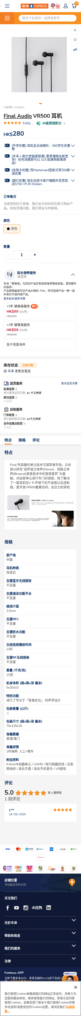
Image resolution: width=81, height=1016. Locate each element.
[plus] (34, 255)
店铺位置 (10, 880)
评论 (36, 440)
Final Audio (18, 116)
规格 (22, 440)
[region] (40, 998)
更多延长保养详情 (14, 299)
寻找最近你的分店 (15, 885)
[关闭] (76, 987)
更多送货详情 (69, 383)
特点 (8, 440)
